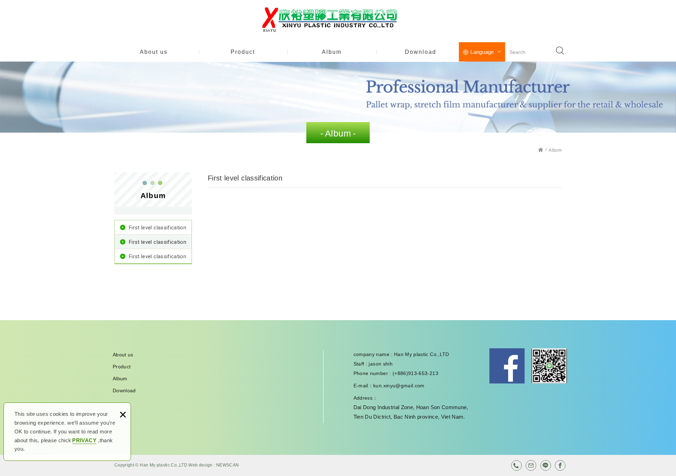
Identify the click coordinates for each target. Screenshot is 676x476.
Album (332, 52)
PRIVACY (84, 440)
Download (420, 52)
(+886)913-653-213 (516, 465)
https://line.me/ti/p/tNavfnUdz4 (545, 465)
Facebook (507, 365)
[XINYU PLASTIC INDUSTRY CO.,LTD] (338, 19)
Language (482, 52)
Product (243, 52)
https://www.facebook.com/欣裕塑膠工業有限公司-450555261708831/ (560, 465)
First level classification (157, 227)
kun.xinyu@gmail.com (399, 385)
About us (154, 52)
